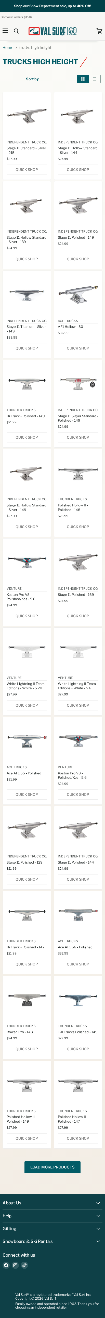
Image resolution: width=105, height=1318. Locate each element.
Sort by (32, 79)
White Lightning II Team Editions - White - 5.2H (26, 686)
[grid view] (83, 79)
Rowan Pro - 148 (20, 1032)
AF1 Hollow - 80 (70, 327)
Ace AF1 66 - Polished (75, 947)
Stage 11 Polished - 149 (76, 237)
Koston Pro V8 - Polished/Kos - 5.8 (21, 597)
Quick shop (27, 170)
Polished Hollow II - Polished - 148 (73, 507)
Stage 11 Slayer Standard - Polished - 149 (78, 418)
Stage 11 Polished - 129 (25, 862)
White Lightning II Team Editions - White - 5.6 (77, 686)
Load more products (52, 1167)
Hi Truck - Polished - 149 (26, 416)
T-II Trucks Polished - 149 (78, 1032)
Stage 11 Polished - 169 (76, 595)
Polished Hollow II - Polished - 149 (22, 1119)
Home (8, 48)
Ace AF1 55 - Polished (24, 773)
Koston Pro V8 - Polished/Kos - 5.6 (72, 775)
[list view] (95, 79)
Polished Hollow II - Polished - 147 (73, 1119)
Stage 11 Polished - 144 (76, 862)
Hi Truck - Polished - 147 (26, 947)
